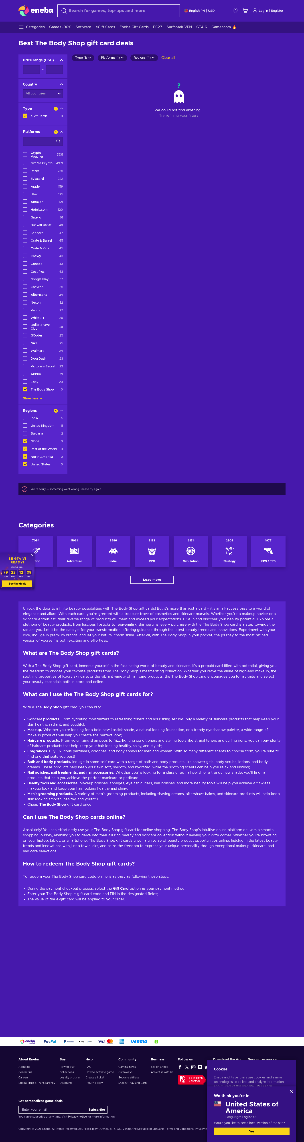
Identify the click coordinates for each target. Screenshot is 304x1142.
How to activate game (100, 1072)
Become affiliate (128, 1077)
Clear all (168, 58)
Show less (30, 398)
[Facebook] (180, 1067)
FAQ (88, 1067)
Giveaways (125, 1072)
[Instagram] (193, 1067)
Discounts (66, 1083)
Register (277, 10)
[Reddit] (207, 1067)
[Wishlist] (235, 10)
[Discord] (200, 1067)
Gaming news (127, 1067)
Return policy (94, 1083)
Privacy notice (77, 1116)
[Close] (291, 1091)
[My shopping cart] (245, 10)
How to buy (67, 1067)
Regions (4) (142, 57)
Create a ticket (95, 1077)
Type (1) (81, 57)
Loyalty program (70, 1077)
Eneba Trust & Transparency (36, 1083)
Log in (263, 10)
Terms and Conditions (179, 1129)
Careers (23, 1077)
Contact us (25, 1072)
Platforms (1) (110, 57)
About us (24, 1067)
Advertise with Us (162, 1072)
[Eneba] (35, 10)
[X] (186, 1067)
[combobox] (118, 11)
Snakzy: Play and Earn (132, 1083)
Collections (67, 1072)
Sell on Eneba (159, 1067)
